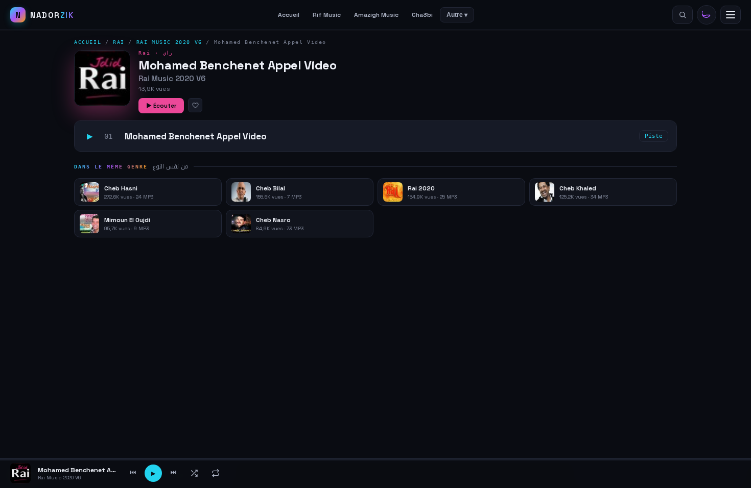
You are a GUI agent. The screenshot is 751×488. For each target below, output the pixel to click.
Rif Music (327, 15)
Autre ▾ (457, 14)
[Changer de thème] (706, 15)
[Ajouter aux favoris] (195, 105)
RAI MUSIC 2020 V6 (169, 42)
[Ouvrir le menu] (730, 15)
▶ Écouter (161, 105)
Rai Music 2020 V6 (171, 78)
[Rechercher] (682, 15)
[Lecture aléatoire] (194, 473)
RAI (119, 42)
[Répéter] (215, 473)
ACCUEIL (87, 42)
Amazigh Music (376, 15)
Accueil (288, 15)
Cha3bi (422, 15)
